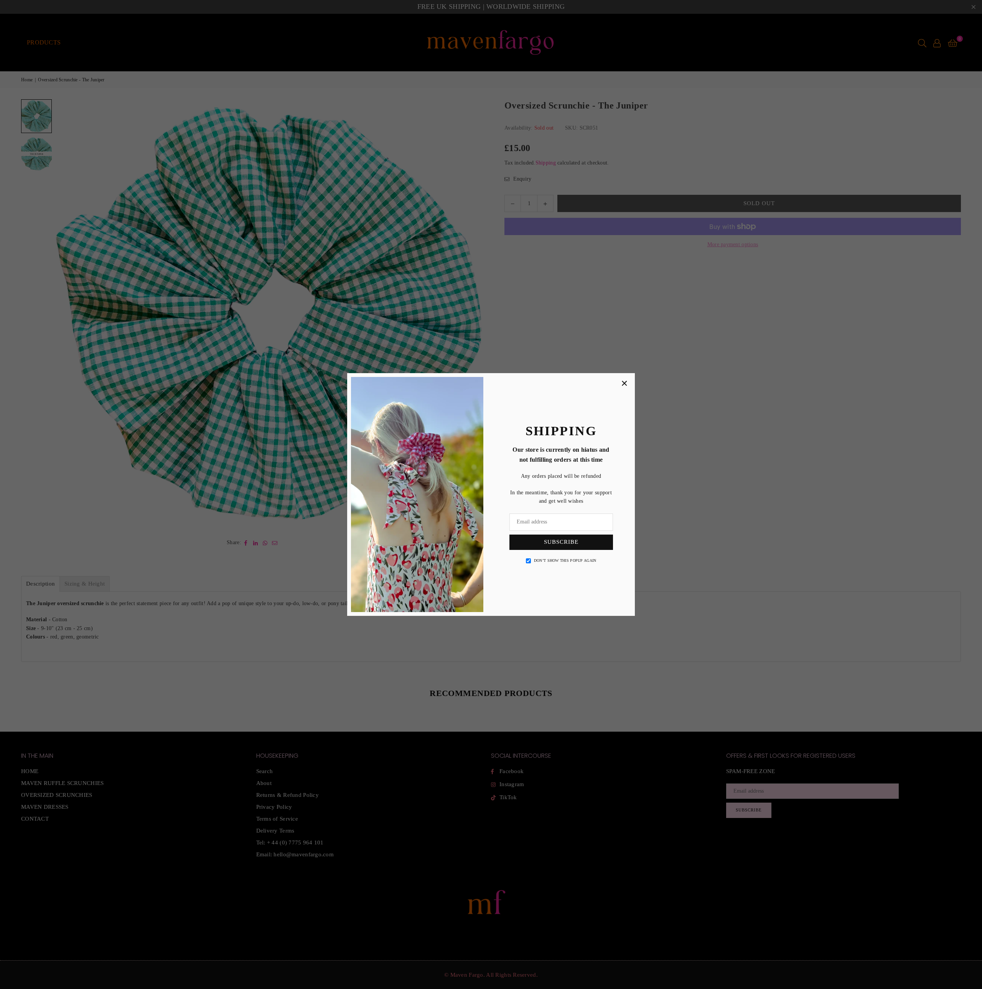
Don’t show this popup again (565, 560)
